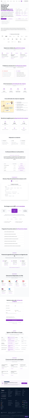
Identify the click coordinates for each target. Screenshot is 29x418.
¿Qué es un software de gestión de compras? (9, 231)
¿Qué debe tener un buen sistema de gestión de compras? (10, 236)
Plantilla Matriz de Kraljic (17, 403)
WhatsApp (26, 403)
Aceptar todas (26, 416)
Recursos (23, 395)
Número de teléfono (16, 310)
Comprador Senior (14, 193)
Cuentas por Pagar (9, 393)
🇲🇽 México (2, 403)
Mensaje (6, 312)
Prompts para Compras (14, 412)
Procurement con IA (10, 395)
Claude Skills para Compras (19, 412)
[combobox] (16, 311)
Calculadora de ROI (17, 402)
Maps (24, 403)
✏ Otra (11, 189)
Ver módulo (26, 18)
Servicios (23, 393)
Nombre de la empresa (8, 310)
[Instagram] (4, 398)
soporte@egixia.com (4, 396)
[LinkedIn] (1, 398)
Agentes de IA (9, 412)
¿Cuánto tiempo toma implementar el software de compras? (10, 243)
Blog (22, 394)
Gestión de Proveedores (10, 391)
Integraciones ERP (9, 396)
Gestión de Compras (10, 392)
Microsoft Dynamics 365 (10, 403)
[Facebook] (2, 398)
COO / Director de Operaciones (8, 193)
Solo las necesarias (22, 416)
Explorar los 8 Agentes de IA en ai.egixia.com (14, 267)
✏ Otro (18, 193)
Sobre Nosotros (23, 391)
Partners (23, 392)
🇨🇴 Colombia (2, 402)
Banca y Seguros (7, 189)
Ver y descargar (23, 383)
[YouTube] (5, 398)
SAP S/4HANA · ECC (10, 402)
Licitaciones (9, 394)
